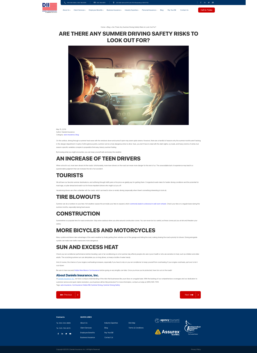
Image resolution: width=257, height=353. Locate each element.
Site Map (131, 323)
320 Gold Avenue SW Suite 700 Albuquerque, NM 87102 (132, 2)
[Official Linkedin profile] (204, 2)
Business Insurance (114, 10)
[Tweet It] (58, 288)
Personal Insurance (149, 10)
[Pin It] (70, 288)
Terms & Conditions (136, 328)
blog (77, 135)
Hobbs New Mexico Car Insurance (86, 270)
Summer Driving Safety (111, 285)
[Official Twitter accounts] (208, 2)
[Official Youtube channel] (212, 2)
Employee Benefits (95, 10)
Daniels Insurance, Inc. (66, 279)
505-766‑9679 (101, 2)
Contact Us (184, 10)
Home (103, 27)
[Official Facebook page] (200, 2)
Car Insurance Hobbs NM (81, 285)
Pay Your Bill (172, 10)
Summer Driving (97, 285)
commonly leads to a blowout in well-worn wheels (148, 204)
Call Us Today (206, 10)
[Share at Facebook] (62, 288)
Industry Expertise (131, 10)
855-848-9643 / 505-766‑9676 (76, 2)
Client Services (79, 10)
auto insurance (69, 135)
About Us (66, 10)
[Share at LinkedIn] (66, 288)
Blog (161, 10)
